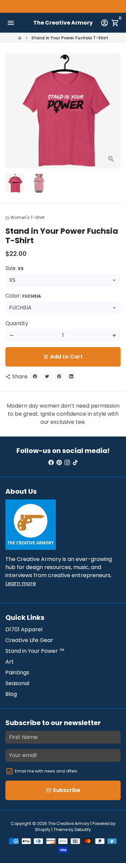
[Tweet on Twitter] (47, 376)
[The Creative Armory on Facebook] (51, 462)
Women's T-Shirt (24, 217)
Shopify (42, 829)
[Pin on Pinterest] (59, 376)
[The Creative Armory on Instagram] (67, 462)
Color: (23, 296)
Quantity (16, 323)
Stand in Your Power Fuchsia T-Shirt (69, 38)
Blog (11, 694)
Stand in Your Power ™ (35, 651)
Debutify (83, 829)
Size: (14, 268)
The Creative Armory (68, 823)
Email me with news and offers (46, 771)
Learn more (20, 583)
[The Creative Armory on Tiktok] (75, 462)
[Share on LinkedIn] (71, 376)
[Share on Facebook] (35, 376)
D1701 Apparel (23, 629)
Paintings (17, 672)
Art (9, 662)
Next (114, 111)
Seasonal (17, 683)
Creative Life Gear (29, 640)
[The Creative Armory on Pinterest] (59, 462)
